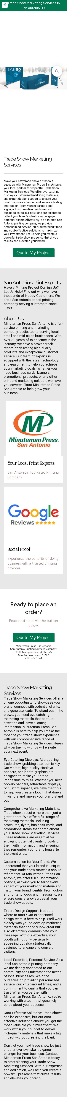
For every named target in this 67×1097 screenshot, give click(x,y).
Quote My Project (33, 253)
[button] (57, 71)
